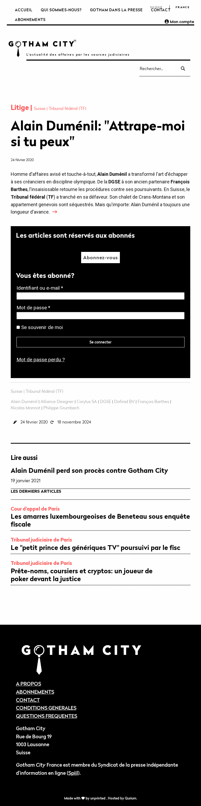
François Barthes (153, 401)
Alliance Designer (57, 401)
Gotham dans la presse (116, 10)
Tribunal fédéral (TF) (67, 108)
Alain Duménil (24, 401)
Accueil (24, 10)
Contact (161, 10)
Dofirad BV (124, 401)
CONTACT (28, 700)
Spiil (73, 773)
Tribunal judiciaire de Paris (41, 540)
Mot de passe (34, 308)
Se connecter (100, 342)
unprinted (98, 798)
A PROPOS (28, 684)
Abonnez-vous (100, 257)
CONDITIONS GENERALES (46, 708)
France (183, 7)
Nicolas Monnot (25, 407)
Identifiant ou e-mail (41, 288)
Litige (20, 107)
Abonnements (30, 19)
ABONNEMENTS (35, 692)
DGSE (105, 401)
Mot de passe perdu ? (40, 360)
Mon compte (181, 21)
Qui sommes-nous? (61, 10)
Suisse (156, 7)
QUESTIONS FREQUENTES (46, 716)
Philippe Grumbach (61, 407)
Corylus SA (87, 401)
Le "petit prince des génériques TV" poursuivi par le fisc (95, 548)
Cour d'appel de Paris (35, 509)
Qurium (130, 798)
